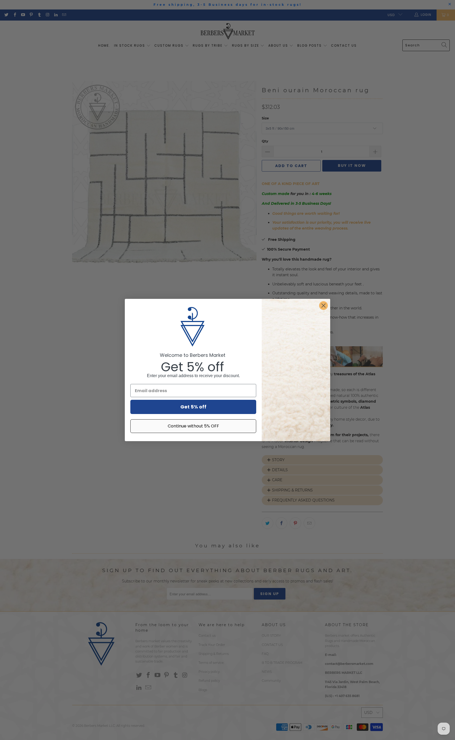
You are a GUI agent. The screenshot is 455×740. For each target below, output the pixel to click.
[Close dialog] (323, 305)
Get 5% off (193, 406)
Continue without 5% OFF (193, 426)
